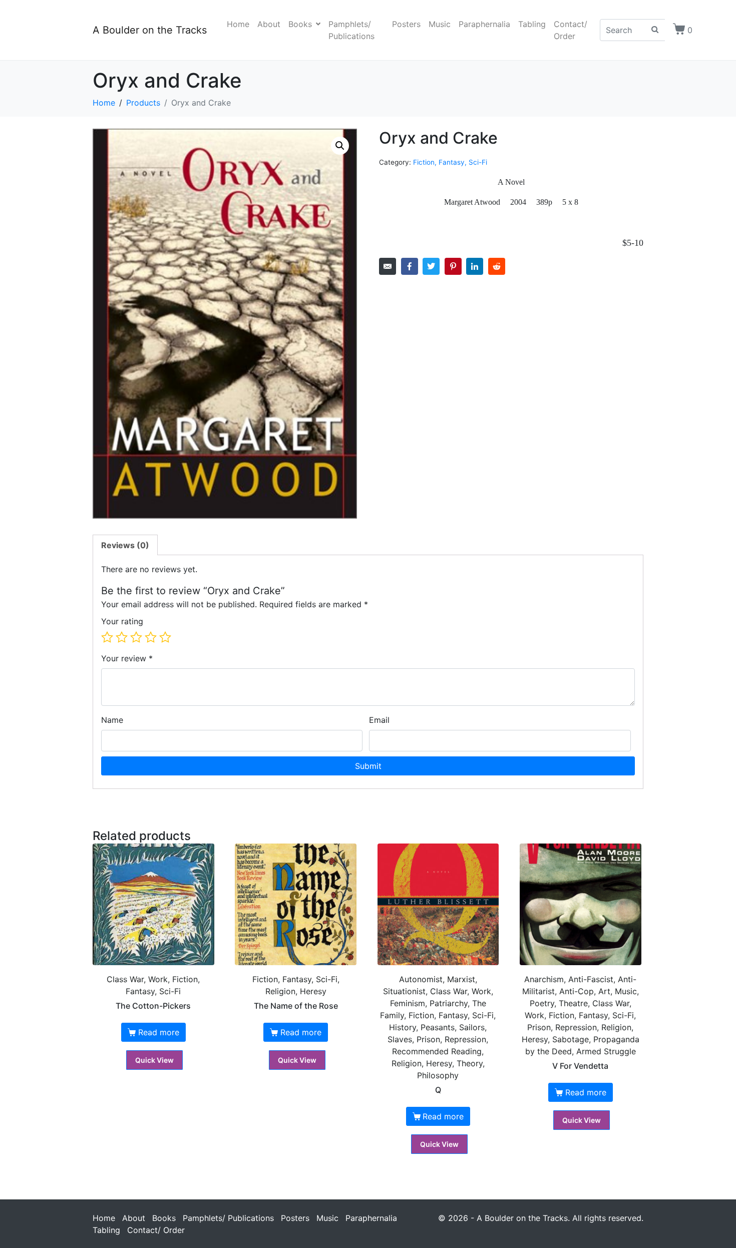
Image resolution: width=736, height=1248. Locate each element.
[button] (340, 146)
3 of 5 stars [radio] (136, 637)
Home (238, 24)
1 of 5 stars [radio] (107, 637)
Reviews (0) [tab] (125, 545)
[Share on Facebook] (409, 266)
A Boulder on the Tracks (150, 30)
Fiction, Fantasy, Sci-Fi (450, 162)
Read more (158, 1032)
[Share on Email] (387, 266)
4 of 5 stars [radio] (151, 637)
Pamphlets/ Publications (351, 30)
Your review (127, 658)
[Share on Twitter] (431, 266)
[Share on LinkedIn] (474, 266)
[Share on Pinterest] (453, 266)
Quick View (154, 1060)
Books (300, 24)
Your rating (122, 621)
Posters (406, 24)
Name (112, 720)
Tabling (532, 24)
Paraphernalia (484, 24)
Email (379, 720)
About (268, 24)
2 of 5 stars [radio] (122, 637)
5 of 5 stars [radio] (165, 637)
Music (440, 24)
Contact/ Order (570, 30)
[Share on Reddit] (496, 266)
